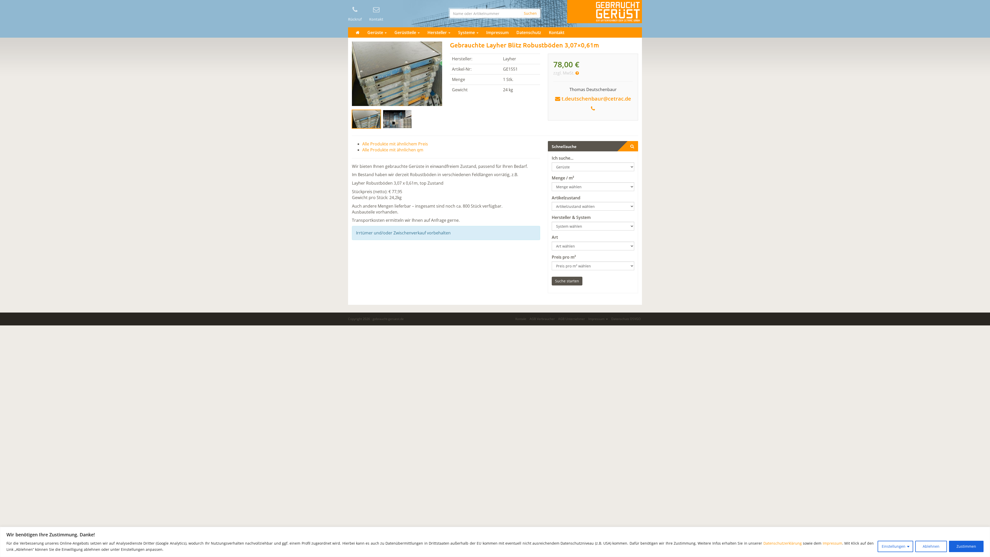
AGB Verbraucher (542, 319)
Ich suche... (562, 158)
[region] (495, 542)
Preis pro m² (564, 257)
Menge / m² (563, 178)
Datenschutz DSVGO (626, 319)
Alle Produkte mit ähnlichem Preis (395, 144)
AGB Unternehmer (571, 319)
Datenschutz (528, 32)
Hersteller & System (571, 217)
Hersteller (437, 32)
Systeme (467, 32)
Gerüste (375, 32)
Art (555, 237)
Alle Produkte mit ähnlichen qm (392, 150)
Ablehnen (931, 546)
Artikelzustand (566, 198)
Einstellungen (893, 546)
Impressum (832, 543)
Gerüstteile (405, 32)
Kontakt (556, 32)
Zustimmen (966, 546)
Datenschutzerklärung (782, 543)
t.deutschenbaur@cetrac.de (596, 98)
